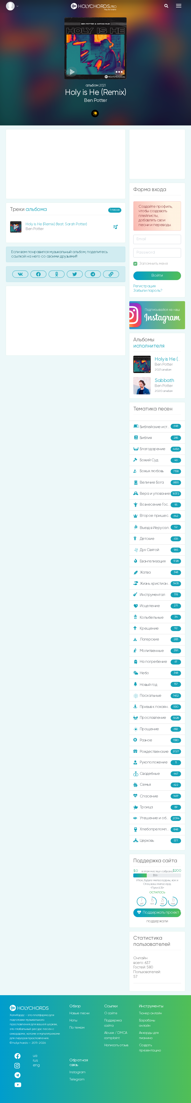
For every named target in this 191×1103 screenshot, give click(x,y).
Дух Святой (159, 550)
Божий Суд (159, 460)
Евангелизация (159, 561)
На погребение (158, 662)
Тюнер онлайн (150, 1013)
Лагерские (159, 639)
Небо (159, 673)
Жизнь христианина (159, 583)
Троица (158, 807)
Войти (157, 276)
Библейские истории (159, 427)
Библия (159, 438)
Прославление (159, 718)
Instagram (77, 1072)
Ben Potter (95, 100)
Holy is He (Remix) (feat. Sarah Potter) (56, 224)
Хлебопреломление (159, 829)
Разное (159, 740)
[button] (119, 72)
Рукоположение (158, 762)
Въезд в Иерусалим (159, 528)
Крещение (159, 628)
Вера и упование (159, 493)
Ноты (73, 1020)
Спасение (159, 796)
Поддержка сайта (113, 1023)
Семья (159, 784)
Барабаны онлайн (147, 1023)
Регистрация (144, 286)
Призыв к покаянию (159, 707)
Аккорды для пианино (149, 1035)
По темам (76, 1027)
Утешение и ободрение (161, 818)
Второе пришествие (159, 516)
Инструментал (159, 594)
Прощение (159, 729)
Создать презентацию (150, 1048)
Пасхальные (159, 695)
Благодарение (159, 449)
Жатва (159, 572)
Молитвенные (159, 650)
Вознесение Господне (159, 504)
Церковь (159, 840)
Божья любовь (159, 471)
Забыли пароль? (147, 290)
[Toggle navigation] (178, 5)
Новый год (159, 684)
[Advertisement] (65, 164)
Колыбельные (159, 617)
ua (35, 1056)
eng (36, 1065)
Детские (159, 539)
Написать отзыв (116, 1045)
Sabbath (164, 380)
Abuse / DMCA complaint (115, 1035)
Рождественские (159, 752)
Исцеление (159, 606)
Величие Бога (159, 482)
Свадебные (159, 774)
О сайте (110, 1013)
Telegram (76, 1079)
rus (35, 1060)
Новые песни (79, 1013)
